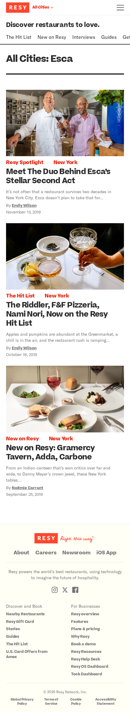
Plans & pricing (85, 629)
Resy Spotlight (25, 162)
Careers (45, 552)
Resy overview (85, 614)
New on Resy (51, 37)
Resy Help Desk (85, 659)
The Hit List (18, 37)
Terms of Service (51, 701)
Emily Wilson (24, 205)
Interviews (83, 37)
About (21, 552)
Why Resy (80, 636)
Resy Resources (86, 651)
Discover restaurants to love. (52, 25)
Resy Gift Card (20, 621)
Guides (109, 37)
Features (79, 621)
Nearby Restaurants (25, 614)
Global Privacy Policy (22, 701)
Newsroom (76, 552)
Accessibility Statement (105, 701)
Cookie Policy (76, 701)
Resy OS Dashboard (89, 666)
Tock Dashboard (86, 674)
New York (65, 162)
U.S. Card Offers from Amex (26, 654)
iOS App (106, 552)
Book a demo (83, 644)
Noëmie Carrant (27, 488)
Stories (13, 629)
